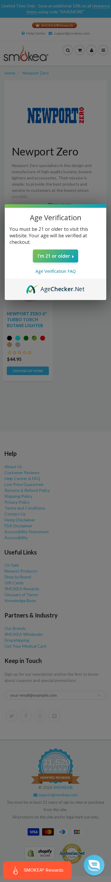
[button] (94, 865)
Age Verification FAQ (56, 271)
